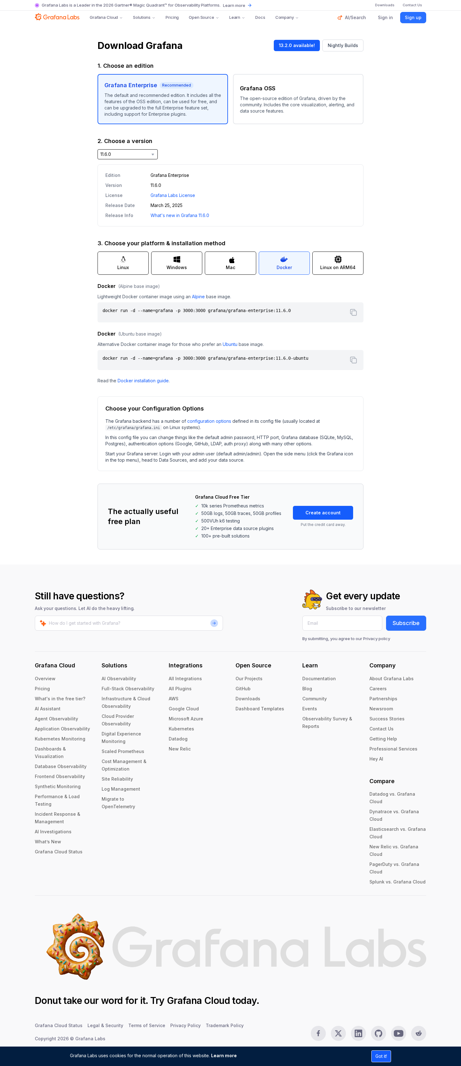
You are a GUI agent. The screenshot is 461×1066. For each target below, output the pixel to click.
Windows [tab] (177, 267)
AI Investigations (53, 831)
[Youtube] (398, 1033)
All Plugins (180, 688)
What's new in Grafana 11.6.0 (180, 215)
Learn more (224, 1055)
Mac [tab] (230, 267)
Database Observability (61, 766)
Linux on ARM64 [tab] (338, 267)
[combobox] (128, 154)
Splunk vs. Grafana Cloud (397, 881)
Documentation (319, 678)
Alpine (198, 296)
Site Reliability (117, 779)
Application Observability (62, 728)
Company (284, 17)
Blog (307, 688)
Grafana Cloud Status (58, 851)
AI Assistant (48, 708)
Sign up (413, 17)
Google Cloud (184, 708)
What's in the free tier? (60, 698)
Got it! (381, 1056)
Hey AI (376, 758)
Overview (45, 678)
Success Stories (387, 718)
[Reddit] (418, 1033)
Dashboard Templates (260, 708)
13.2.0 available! (297, 45)
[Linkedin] (358, 1033)
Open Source (201, 17)
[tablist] (230, 263)
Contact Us (381, 728)
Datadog (178, 738)
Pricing (172, 17)
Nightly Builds (343, 45)
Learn (234, 17)
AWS (173, 698)
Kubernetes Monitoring (60, 738)
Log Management (121, 789)
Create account (323, 512)
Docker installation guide (143, 380)
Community (314, 698)
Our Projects (249, 678)
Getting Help (383, 738)
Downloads (248, 698)
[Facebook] (318, 1033)
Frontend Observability (60, 776)
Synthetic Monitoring (58, 786)
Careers (378, 688)
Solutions (142, 17)
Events (309, 708)
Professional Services (393, 748)
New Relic (180, 748)
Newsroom (381, 708)
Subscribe (406, 623)
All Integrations (185, 678)
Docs (260, 17)
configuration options (209, 421)
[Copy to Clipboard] (353, 312)
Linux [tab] (123, 267)
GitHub (243, 688)
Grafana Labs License (173, 195)
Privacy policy (376, 638)
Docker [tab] (284, 267)
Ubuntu (230, 344)
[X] (338, 1033)
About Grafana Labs (391, 678)
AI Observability (119, 678)
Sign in (385, 17)
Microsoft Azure (186, 718)
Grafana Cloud (104, 17)
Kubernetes (181, 728)
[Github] (378, 1033)
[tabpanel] (230, 333)
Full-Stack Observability (128, 688)
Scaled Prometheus (123, 751)
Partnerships (383, 698)
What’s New (48, 841)
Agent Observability (56, 718)
